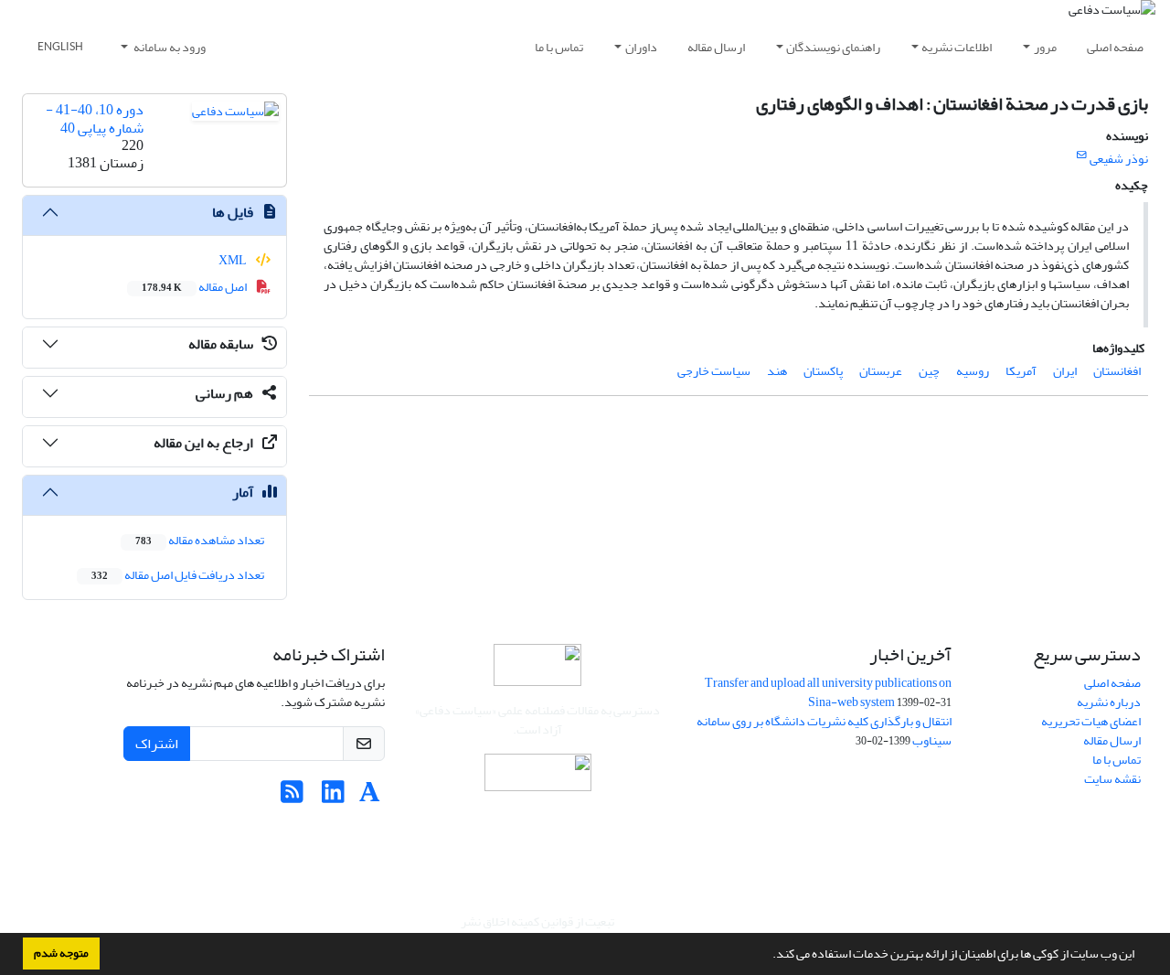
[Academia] (370, 797)
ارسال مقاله (716, 47)
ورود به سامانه (169, 47)
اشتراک (156, 743)
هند (777, 371)
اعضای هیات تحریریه (1091, 721)
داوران (641, 47)
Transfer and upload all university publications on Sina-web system (828, 692)
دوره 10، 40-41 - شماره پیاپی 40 (95, 118)
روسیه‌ (972, 371)
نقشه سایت (1112, 778)
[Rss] (292, 797)
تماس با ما (559, 47)
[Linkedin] (333, 797)
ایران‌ (1065, 371)
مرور (1045, 47)
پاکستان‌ (823, 371)
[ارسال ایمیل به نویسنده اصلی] (1082, 155)
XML (233, 260)
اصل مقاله (195, 286)
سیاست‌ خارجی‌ (713, 371)
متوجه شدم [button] (61, 953)
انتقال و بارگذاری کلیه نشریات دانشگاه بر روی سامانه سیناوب (824, 731)
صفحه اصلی (1115, 47)
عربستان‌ (880, 371)
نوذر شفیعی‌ (1119, 158)
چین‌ (929, 371)
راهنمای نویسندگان (833, 47)
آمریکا (1021, 371)
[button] (768, 956)
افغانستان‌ (1117, 371)
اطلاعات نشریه (956, 47)
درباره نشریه (1109, 702)
